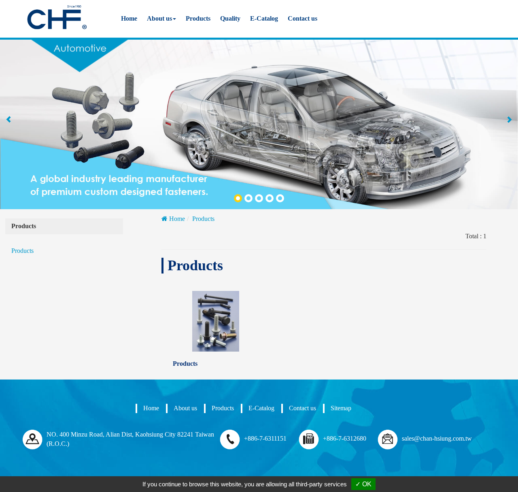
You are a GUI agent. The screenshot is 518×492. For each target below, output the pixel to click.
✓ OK (363, 484)
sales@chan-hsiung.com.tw (437, 438)
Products (198, 18)
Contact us (302, 18)
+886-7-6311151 (265, 438)
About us (185, 408)
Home (129, 18)
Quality (230, 18)
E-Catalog (264, 18)
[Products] (215, 321)
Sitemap (341, 408)
